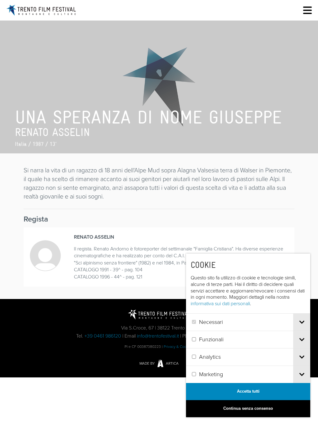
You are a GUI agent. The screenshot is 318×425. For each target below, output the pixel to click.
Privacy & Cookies (178, 346)
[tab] (301, 322)
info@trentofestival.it (158, 335)
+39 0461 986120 (102, 335)
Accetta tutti (248, 391)
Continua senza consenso (248, 408)
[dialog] (248, 335)
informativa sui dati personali (220, 303)
